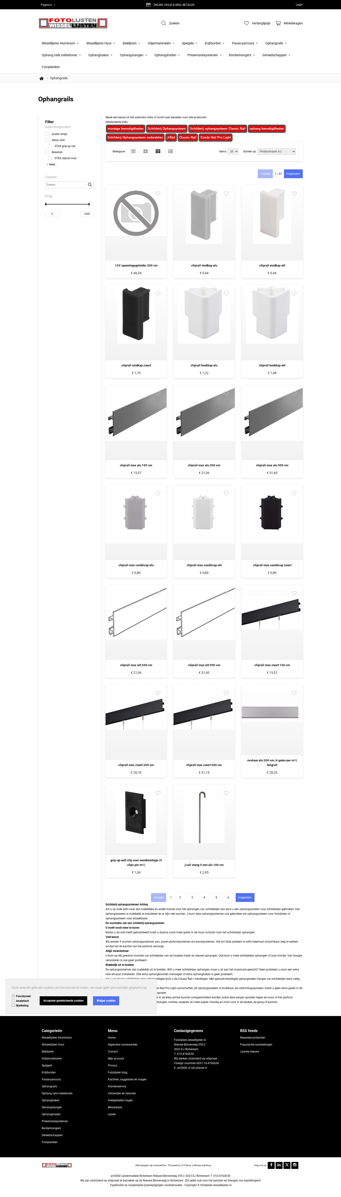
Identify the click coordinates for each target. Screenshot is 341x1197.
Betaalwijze (115, 1107)
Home (112, 1037)
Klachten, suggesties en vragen (127, 1079)
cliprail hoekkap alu (204, 365)
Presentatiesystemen (203, 55)
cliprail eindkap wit (272, 265)
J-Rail (171, 137)
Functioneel (23, 996)
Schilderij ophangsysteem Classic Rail (217, 128)
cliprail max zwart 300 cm (204, 765)
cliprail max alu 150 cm (136, 465)
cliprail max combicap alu (136, 565)
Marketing (22, 1005)
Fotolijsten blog (117, 1072)
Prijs (49, 196)
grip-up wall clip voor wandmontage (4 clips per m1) (136, 862)
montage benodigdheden (126, 128)
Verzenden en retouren (122, 1093)
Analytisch (22, 1001)
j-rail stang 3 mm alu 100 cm (204, 865)
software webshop (201, 1165)
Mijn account (116, 1058)
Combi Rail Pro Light (215, 137)
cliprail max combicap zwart (272, 565)
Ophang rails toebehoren (60, 55)
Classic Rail (187, 137)
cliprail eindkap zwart (136, 365)
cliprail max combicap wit (204, 565)
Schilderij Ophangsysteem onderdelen (135, 137)
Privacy (112, 1065)
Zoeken (51, 177)
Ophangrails (274, 43)
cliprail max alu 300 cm (272, 465)
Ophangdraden (165, 55)
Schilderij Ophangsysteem (167, 128)
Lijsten (112, 1114)
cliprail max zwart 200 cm (136, 765)
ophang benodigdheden (267, 128)
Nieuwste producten (252, 1037)
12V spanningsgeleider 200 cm (136, 265)
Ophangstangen (132, 55)
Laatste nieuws (249, 1051)
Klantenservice (117, 1086)
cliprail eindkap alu (204, 265)
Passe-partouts (243, 43)
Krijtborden (213, 43)
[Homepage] (73, 23)
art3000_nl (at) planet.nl (192, 1067)
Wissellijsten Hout (99, 43)
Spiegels (188, 43)
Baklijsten (130, 43)
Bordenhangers (240, 55)
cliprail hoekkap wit (272, 365)
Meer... (52, 164)
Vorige (266, 173)
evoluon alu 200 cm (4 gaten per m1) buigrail (272, 763)
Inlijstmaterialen (159, 43)
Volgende (292, 173)
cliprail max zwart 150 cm (272, 665)
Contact (113, 1051)
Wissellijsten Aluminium (59, 43)
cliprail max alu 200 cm (204, 465)
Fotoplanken (51, 67)
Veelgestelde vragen (120, 1100)
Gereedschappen (274, 55)
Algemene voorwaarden (123, 1044)
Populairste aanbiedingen (256, 1044)
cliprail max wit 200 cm (136, 665)
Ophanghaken (98, 55)
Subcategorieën (58, 127)
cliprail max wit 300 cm (204, 665)
